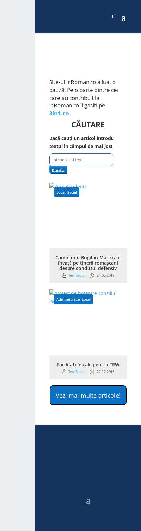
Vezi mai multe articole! (88, 395)
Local (60, 192)
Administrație (68, 299)
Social (72, 192)
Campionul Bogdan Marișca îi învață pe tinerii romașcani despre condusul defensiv (88, 263)
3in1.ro (59, 113)
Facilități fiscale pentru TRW (88, 364)
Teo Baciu (76, 275)
